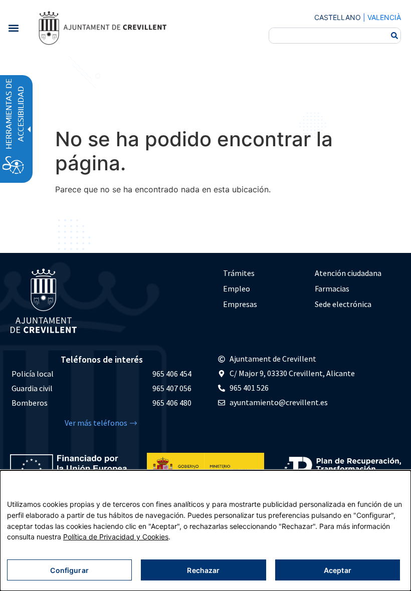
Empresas (240, 304)
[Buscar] (394, 35)
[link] (102, 28)
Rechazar (203, 570)
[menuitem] (264, 273)
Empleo (236, 288)
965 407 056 (171, 388)
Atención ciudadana (348, 273)
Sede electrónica (343, 304)
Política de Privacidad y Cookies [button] (115, 536)
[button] (13, 28)
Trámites (239, 273)
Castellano (337, 17)
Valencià (384, 17)
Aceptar (337, 570)
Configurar (69, 570)
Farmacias (332, 288)
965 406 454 (171, 374)
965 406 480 (171, 403)
